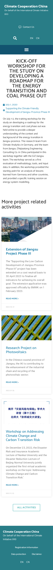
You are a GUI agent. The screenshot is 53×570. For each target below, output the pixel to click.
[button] (15, 38)
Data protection (18, 554)
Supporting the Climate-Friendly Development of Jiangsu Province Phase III (28, 110)
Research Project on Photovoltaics (21, 350)
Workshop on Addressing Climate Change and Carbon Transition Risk (25, 436)
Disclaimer (37, 554)
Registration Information (26, 547)
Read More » (12, 298)
